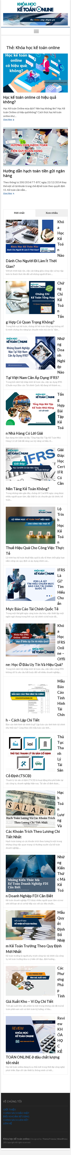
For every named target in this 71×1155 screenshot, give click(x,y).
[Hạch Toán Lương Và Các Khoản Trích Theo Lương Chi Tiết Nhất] (30, 792)
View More (10, 119)
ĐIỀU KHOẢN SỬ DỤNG (16, 1116)
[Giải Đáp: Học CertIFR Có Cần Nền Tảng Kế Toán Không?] (30, 449)
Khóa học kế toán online (16, 1138)
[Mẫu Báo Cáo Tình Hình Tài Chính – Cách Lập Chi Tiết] (30, 680)
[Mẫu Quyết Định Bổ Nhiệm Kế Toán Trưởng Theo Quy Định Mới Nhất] (30, 912)
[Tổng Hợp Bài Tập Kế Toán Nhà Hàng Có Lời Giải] (30, 394)
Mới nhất (19, 212)
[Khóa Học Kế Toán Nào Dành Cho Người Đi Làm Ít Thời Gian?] (30, 221)
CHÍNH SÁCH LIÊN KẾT (16, 1119)
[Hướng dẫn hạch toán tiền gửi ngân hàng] (35, 146)
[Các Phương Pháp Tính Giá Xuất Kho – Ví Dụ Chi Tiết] (30, 967)
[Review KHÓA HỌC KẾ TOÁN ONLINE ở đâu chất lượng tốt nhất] (30, 1017)
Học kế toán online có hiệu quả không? (29, 99)
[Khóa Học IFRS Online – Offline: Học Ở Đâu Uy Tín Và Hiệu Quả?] (30, 625)
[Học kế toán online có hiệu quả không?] (35, 73)
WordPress (62, 1139)
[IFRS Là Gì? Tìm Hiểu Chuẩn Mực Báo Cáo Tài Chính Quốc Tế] (30, 569)
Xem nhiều (52, 212)
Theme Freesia (49, 1139)
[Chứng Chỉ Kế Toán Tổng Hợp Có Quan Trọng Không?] (30, 282)
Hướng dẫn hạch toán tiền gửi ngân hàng (34, 173)
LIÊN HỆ (7, 1123)
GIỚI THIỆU (9, 1109)
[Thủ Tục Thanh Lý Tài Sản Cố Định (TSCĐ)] (30, 736)
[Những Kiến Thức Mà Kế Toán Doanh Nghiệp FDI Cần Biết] (30, 856)
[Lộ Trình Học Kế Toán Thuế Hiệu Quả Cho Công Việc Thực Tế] (30, 508)
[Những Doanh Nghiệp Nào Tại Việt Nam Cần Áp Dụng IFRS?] (30, 338)
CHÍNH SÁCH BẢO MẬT (16, 1113)
